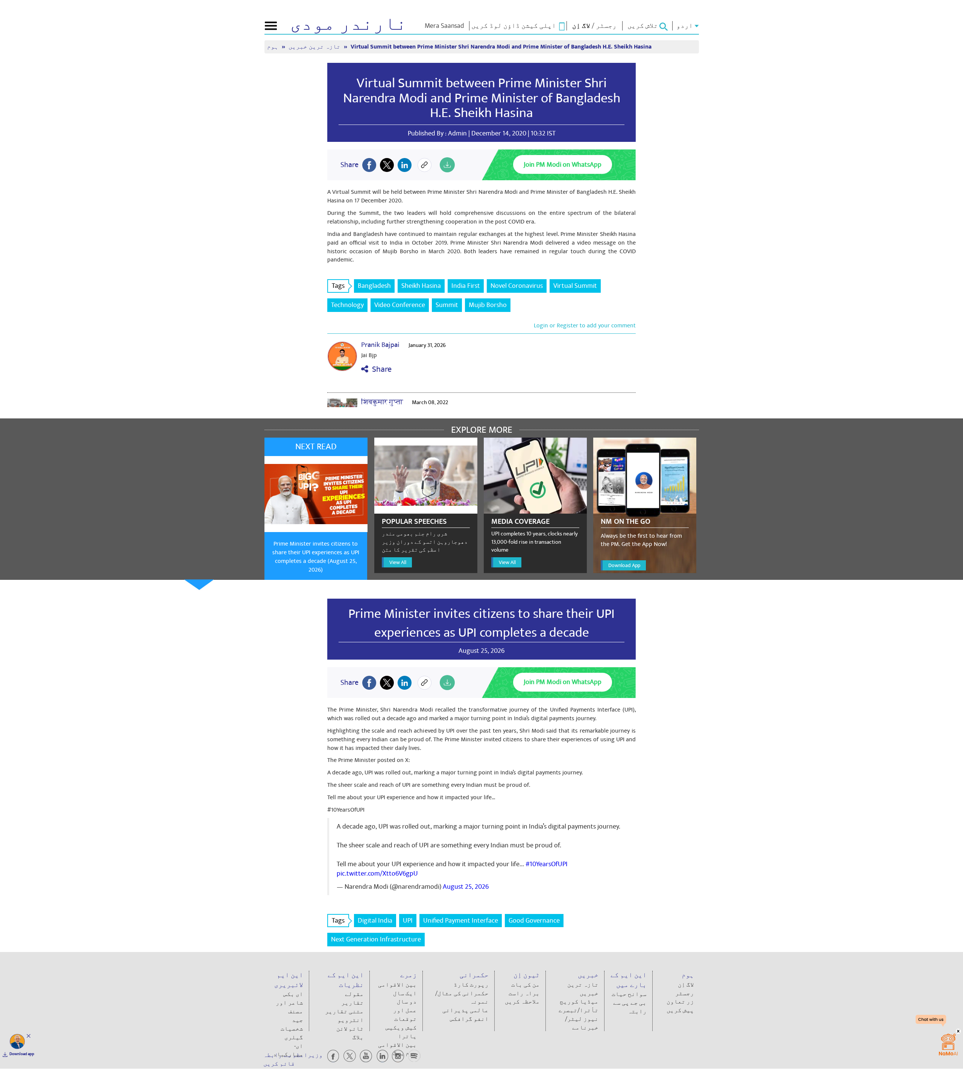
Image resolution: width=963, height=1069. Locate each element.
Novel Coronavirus (517, 285)
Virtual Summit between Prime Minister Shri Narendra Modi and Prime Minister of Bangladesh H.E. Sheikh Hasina (481, 98)
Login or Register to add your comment (585, 325)
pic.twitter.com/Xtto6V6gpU (377, 873)
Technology (347, 305)
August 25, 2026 (466, 886)
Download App (624, 565)
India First (465, 285)
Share (380, 369)
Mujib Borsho (488, 305)
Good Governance (534, 920)
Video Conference (399, 305)
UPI (408, 920)
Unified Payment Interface (460, 920)
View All (397, 562)
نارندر (348, 24)
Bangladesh (374, 285)
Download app (21, 1054)
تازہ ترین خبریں (315, 47)
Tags (338, 285)
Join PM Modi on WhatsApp (562, 164)
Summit (447, 305)
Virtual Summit (575, 285)
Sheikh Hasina (421, 285)
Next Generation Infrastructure (376, 939)
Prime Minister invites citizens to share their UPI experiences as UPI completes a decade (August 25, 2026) (315, 557)
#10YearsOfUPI (547, 864)
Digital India (375, 920)
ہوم (273, 47)
